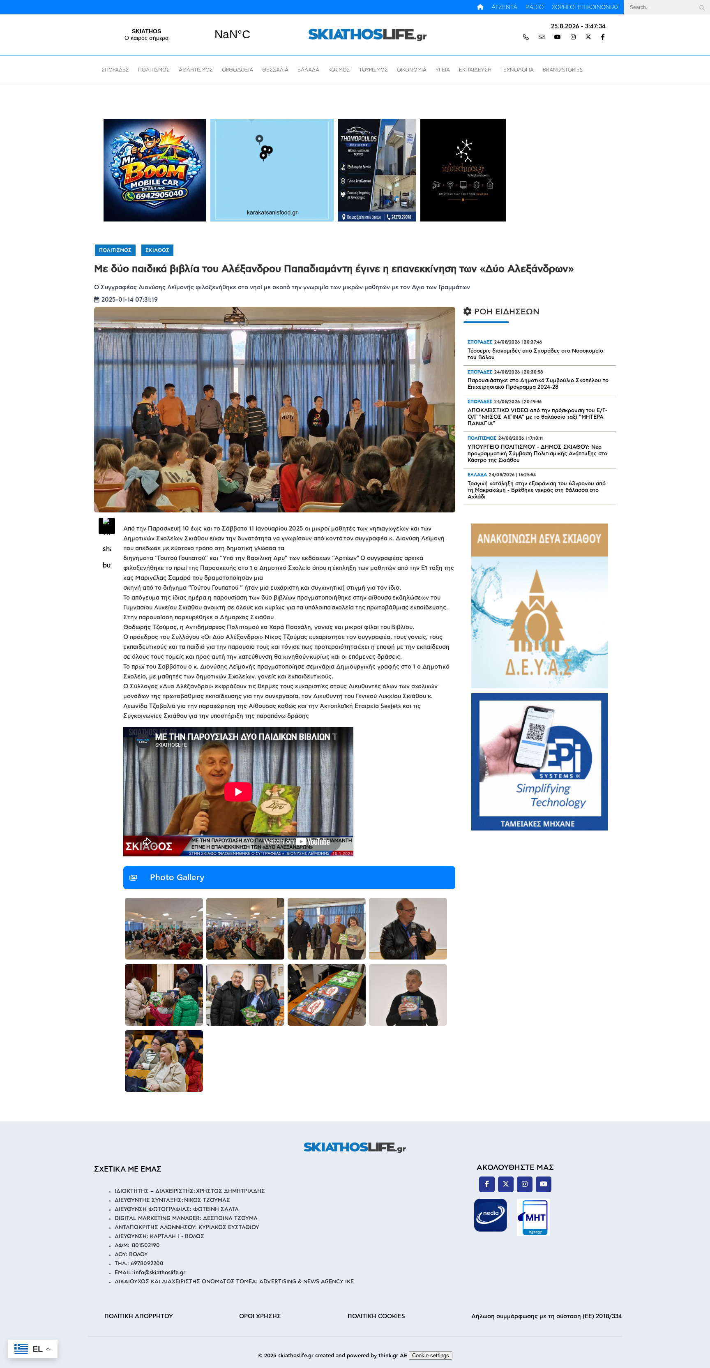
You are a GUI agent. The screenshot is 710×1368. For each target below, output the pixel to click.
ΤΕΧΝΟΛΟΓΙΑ (517, 69)
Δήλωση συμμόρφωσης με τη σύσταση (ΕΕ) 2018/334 (546, 1316)
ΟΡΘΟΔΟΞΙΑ (237, 69)
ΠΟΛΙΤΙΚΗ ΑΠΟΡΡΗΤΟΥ (138, 1316)
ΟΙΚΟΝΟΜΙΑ (411, 69)
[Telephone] (526, 38)
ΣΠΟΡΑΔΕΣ (115, 69)
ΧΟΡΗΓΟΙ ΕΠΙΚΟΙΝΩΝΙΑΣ (586, 7)
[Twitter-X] (588, 38)
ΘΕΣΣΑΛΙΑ (275, 69)
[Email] (541, 38)
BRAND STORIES (563, 69)
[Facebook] (603, 38)
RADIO (535, 7)
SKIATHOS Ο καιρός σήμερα (189, 34)
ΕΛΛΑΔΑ (308, 69)
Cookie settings (430, 1355)
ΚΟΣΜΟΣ (339, 69)
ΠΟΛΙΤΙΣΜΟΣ (154, 69)
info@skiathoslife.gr (159, 1273)
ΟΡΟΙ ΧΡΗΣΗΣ (260, 1316)
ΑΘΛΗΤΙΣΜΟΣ (196, 69)
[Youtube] (557, 38)
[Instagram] (573, 38)
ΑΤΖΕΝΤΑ (504, 7)
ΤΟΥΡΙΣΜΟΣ (373, 69)
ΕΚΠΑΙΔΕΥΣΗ (475, 69)
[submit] (702, 7)
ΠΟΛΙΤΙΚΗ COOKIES (376, 1316)
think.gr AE (392, 1356)
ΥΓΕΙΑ (443, 69)
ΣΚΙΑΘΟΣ (157, 250)
